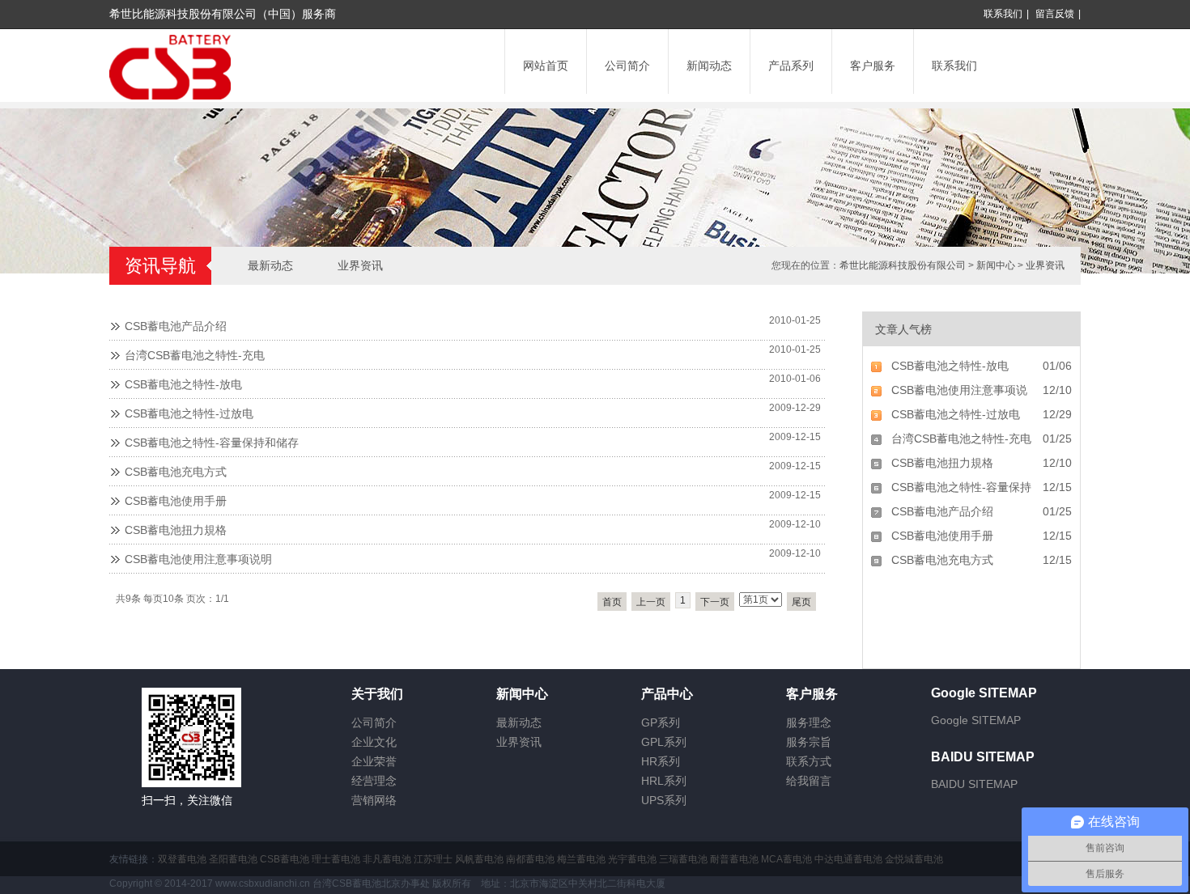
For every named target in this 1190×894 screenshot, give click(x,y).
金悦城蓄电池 (914, 859)
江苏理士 (433, 859)
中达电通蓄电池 (848, 859)
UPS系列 (663, 800)
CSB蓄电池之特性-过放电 (189, 413)
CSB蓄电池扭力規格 (176, 529)
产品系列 (791, 65)
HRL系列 (663, 780)
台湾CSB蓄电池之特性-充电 (195, 355)
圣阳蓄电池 (233, 859)
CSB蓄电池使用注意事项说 (959, 389)
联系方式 (808, 761)
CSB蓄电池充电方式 (176, 471)
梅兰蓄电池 (581, 859)
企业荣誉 (374, 761)
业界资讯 (1045, 265)
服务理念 (808, 722)
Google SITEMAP (976, 720)
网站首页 (545, 65)
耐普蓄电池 (734, 859)
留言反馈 (1054, 13)
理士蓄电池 (336, 859)
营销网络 (374, 800)
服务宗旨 (808, 741)
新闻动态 (709, 65)
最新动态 (270, 265)
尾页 (801, 602)
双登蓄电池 (182, 859)
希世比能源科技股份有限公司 (902, 265)
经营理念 (374, 780)
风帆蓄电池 (479, 859)
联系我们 (1003, 13)
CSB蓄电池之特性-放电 (183, 384)
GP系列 (660, 722)
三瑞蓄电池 (683, 859)
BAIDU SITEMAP (974, 783)
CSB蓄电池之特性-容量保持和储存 (212, 442)
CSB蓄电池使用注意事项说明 (198, 559)
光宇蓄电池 (632, 859)
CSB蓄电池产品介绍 (176, 326)
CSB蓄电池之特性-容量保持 (961, 487)
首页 (612, 602)
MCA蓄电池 (786, 859)
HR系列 (660, 761)
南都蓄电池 (530, 859)
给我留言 (808, 780)
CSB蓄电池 (284, 859)
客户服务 (872, 65)
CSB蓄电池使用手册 (176, 500)
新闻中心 (995, 265)
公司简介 (627, 65)
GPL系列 (663, 741)
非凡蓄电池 (387, 859)
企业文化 (374, 741)
